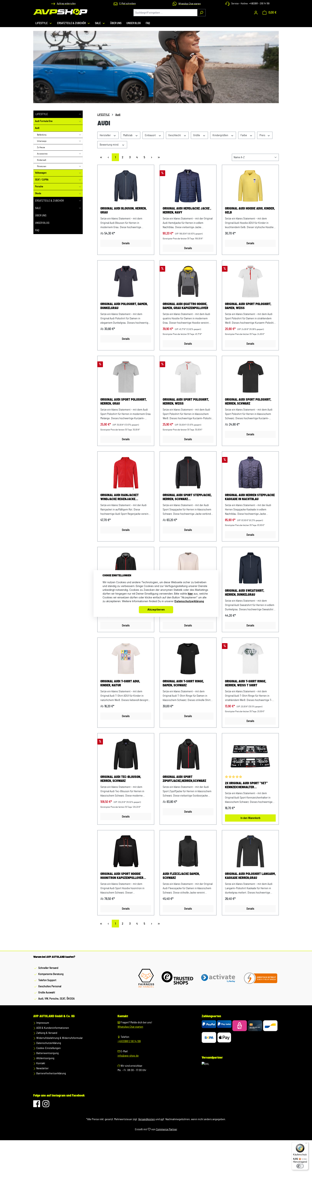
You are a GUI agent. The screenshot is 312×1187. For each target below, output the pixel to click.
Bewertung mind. (110, 144)
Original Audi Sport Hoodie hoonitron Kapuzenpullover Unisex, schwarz (121, 876)
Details (126, 243)
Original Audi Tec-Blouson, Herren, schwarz (120, 779)
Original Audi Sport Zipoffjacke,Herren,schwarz (184, 779)
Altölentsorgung (45, 1058)
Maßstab (128, 135)
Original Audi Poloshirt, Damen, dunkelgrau (124, 306)
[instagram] (45, 1105)
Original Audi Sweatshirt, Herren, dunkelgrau (244, 592)
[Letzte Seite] (158, 157)
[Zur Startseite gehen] (60, 12)
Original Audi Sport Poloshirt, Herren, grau (123, 401)
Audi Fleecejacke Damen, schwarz (181, 876)
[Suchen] (201, 12)
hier (190, 593)
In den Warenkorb (250, 818)
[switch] (300, 1166)
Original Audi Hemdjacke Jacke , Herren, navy (187, 210)
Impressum (42, 1022)
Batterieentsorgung (47, 1053)
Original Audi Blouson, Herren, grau (123, 210)
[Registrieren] (256, 13)
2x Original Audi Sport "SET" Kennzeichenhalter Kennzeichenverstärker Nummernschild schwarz (246, 785)
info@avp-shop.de (128, 1055)
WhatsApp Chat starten (130, 1026)
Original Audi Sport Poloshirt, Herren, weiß (186, 401)
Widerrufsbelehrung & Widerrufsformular (59, 1038)
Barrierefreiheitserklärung (51, 1073)
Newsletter (42, 1068)
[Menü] (306, 1144)
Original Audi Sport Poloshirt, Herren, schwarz (248, 401)
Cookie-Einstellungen (48, 1048)
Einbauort (150, 135)
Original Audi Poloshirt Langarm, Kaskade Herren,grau (250, 876)
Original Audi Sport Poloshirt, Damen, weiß (248, 306)
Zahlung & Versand (46, 1032)
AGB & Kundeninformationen (52, 1027)
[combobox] (165, 12)
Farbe (244, 135)
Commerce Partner (166, 1129)
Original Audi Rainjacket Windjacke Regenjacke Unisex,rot (119, 497)
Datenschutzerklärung (48, 1043)
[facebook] (37, 1105)
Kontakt (40, 1063)
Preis (262, 135)
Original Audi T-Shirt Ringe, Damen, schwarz (183, 683)
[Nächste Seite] (151, 157)
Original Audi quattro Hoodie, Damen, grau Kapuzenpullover (185, 306)
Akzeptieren (156, 609)
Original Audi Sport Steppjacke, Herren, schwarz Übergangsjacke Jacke (187, 497)
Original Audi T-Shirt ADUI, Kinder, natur (120, 683)
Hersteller (105, 135)
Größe (197, 135)
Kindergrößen (221, 135)
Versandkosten (146, 1119)
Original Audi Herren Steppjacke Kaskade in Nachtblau (250, 497)
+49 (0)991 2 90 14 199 (129, 1041)
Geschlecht (174, 135)
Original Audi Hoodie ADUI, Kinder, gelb (250, 210)
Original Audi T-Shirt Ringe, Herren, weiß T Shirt (245, 683)
